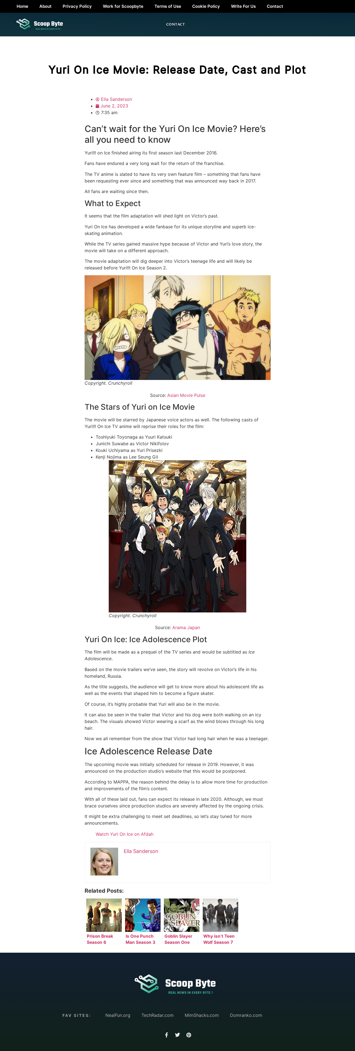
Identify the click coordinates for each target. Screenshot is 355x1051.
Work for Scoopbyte (123, 6)
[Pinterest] (189, 1035)
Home (22, 6)
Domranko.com (246, 1015)
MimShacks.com (202, 1015)
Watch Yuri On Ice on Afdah (124, 834)
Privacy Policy (77, 6)
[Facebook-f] (166, 1035)
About (45, 6)
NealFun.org (117, 1015)
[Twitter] (177, 1035)
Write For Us (243, 6)
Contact (275, 6)
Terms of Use (167, 6)
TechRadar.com (157, 1015)
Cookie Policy (206, 6)
